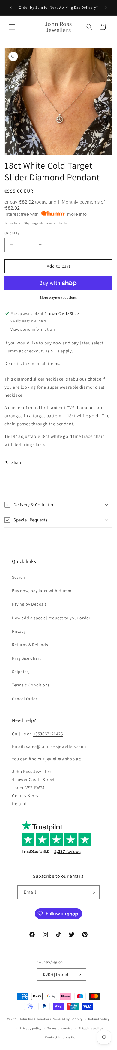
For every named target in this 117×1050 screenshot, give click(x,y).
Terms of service (60, 1028)
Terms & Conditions (31, 685)
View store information (32, 329)
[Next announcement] (105, 7)
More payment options (58, 297)
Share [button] (16, 462)
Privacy (19, 631)
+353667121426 (48, 734)
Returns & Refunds (30, 644)
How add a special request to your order (51, 618)
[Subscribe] (92, 892)
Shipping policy (90, 1028)
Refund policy (99, 1019)
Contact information (61, 1037)
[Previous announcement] (11, 7)
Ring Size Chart (26, 658)
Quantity (12, 232)
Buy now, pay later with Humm (42, 590)
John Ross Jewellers (35, 1019)
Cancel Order (24, 698)
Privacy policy (31, 1028)
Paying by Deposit (29, 604)
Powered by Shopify (67, 1019)
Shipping (30, 223)
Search (18, 577)
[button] (12, 26)
